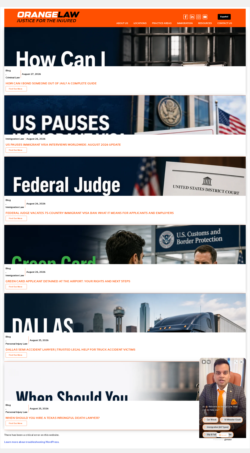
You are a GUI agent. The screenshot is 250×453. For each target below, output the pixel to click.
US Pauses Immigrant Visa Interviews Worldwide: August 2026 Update (63, 144)
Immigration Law (15, 139)
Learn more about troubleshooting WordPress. (31, 442)
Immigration (185, 23)
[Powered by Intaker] (228, 439)
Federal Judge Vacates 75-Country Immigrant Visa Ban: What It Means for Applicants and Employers (90, 213)
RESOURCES (205, 23)
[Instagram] (198, 17)
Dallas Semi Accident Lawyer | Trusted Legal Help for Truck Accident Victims (70, 349)
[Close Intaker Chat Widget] (241, 362)
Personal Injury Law (16, 343)
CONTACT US (224, 23)
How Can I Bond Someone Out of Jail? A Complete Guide (51, 83)
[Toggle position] (236, 362)
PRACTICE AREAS (162, 23)
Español (224, 17)
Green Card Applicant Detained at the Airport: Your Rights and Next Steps (68, 281)
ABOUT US (122, 23)
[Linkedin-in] (192, 17)
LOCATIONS (140, 23)
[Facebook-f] (185, 17)
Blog (8, 70)
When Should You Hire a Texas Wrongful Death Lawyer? (53, 417)
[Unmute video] (204, 362)
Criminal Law (13, 77)
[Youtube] (205, 17)
